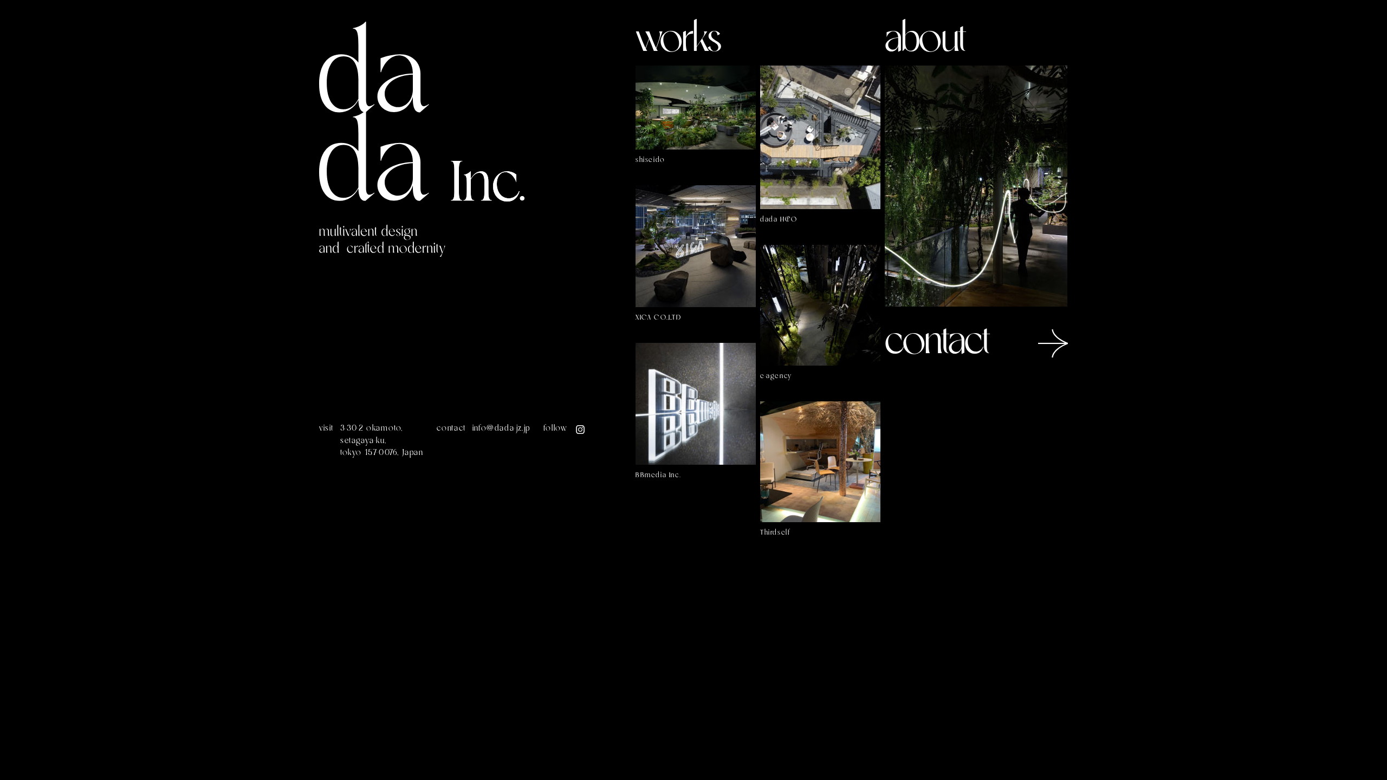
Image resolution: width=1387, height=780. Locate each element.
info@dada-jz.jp (501, 428)
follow (555, 428)
